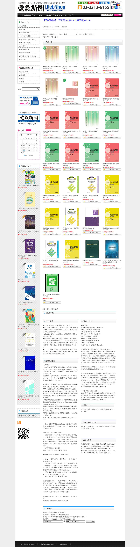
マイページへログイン (106, 14)
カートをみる (118, 14)
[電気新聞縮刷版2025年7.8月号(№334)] (112, 87)
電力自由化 (24, 29)
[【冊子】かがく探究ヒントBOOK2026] (30, 177)
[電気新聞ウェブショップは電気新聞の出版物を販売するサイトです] (42, 12)
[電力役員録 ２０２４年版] (92, 217)
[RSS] (19, 423)
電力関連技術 (25, 32)
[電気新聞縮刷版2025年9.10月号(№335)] (92, 87)
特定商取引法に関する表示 (47, 544)
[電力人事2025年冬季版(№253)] (112, 55)
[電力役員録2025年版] (72, 87)
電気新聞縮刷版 (25, 53)
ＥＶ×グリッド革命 (23, 349)
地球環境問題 (25, 49)
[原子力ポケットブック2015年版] (92, 249)
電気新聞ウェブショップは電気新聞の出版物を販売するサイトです (42, 3)
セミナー (23, 59)
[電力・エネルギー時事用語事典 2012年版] (52, 283)
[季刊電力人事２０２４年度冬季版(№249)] (92, 184)
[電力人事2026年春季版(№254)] (92, 55)
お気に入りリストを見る (28, 415)
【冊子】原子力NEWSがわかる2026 (28, 208)
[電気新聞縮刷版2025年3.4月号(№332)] (72, 152)
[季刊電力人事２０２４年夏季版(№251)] (92, 120)
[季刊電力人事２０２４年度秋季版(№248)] (72, 217)
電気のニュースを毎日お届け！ (29, 124)
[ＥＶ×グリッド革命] (30, 340)
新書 (22, 82)
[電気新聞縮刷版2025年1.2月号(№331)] (112, 152)
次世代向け (24, 46)
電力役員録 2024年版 (88, 228)
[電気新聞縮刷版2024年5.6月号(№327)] (112, 217)
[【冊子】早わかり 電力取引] (30, 293)
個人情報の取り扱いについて (28, 544)
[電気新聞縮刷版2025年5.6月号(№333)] (52, 120)
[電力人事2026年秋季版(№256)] (52, 55)
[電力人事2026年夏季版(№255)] (72, 55)
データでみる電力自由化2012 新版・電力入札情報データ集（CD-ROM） (112, 262)
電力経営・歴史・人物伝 (28, 39)
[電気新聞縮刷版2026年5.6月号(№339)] (92, 152)
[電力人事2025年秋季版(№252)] (52, 87)
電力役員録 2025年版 (68, 99)
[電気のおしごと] (30, 270)
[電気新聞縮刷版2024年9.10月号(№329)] (112, 184)
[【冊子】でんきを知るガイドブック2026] (30, 222)
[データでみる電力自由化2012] (112, 249)
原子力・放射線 (25, 42)
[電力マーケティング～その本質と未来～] (30, 363)
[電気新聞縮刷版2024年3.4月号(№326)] (72, 249)
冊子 (22, 78)
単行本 (23, 75)
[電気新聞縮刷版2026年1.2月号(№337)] (52, 152)
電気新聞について (64, 544)
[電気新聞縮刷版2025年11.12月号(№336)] (72, 120)
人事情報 (23, 26)
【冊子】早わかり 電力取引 (25, 302)
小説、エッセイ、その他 (28, 56)
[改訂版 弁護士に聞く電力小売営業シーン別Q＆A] (30, 246)
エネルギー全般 (25, 36)
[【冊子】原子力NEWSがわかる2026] (30, 199)
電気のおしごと (22, 279)
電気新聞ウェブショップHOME (51, 26)
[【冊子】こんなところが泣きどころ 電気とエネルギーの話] (30, 316)
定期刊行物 (24, 72)
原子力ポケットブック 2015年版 (92, 260)
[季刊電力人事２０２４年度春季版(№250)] (72, 184)
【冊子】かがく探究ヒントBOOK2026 (28, 185)
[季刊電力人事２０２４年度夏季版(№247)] (52, 249)
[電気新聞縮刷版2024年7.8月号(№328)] (52, 217)
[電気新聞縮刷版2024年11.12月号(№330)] (52, 184)
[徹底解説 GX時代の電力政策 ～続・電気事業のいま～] (30, 387)
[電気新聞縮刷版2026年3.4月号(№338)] (112, 120)
